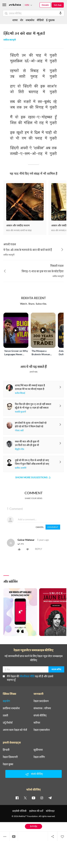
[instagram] (41, 798)
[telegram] (50, 798)
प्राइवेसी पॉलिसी (19, 810)
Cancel (40, 527)
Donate (45, 5)
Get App (58, 5)
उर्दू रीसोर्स (8, 722)
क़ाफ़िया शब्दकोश (11, 708)
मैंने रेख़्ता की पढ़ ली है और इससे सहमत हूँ (30, 678)
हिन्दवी (6, 749)
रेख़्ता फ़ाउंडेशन (41, 701)
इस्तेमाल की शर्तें (36, 810)
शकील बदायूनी (9, 40)
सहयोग (6, 701)
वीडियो (40, 20)
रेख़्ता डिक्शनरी (10, 757)
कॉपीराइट (50, 810)
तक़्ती (5, 715)
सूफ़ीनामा (38, 749)
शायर (15, 20)
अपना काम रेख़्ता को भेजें (15, 729)
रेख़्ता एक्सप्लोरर (42, 729)
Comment (52, 527)
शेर (21, 20)
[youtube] (33, 798)
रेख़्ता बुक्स (8, 764)
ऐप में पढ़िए (33, 826)
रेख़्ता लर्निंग (39, 757)
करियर (37, 722)
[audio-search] (60, 13)
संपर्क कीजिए (40, 715)
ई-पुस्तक (50, 20)
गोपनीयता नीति (27, 676)
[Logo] (15, 5)
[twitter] (25, 798)
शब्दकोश (30, 20)
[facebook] (17, 798)
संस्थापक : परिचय (42, 708)
